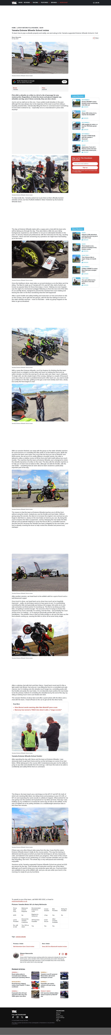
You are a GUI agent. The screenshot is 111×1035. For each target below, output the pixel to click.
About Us (58, 1012)
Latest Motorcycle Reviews (27, 27)
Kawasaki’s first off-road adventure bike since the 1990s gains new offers (19, 994)
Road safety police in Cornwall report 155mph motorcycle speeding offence (21, 976)
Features (44, 2)
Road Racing (16, 981)
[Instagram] (18, 1017)
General (14, 972)
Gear (41, 27)
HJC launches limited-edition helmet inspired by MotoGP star (49, 994)
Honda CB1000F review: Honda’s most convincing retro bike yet (90, 103)
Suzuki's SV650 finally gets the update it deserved (88, 137)
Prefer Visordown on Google (25, 81)
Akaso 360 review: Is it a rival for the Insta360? (89, 113)
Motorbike (85, 99)
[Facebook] (13, 1017)
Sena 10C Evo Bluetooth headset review (54, 946)
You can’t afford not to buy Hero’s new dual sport (88, 281)
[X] (22, 1017)
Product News (45, 991)
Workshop (64, 2)
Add (64, 81)
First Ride (85, 278)
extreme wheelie (21, 936)
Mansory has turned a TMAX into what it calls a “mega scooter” (38, 710)
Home (14, 27)
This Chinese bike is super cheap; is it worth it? (89, 259)
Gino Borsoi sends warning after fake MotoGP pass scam (36, 707)
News (21, 2)
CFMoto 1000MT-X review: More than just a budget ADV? (90, 270)
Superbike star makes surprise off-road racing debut (48, 985)
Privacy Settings (60, 1017)
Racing (35, 2)
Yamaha (15, 89)
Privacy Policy (77, 171)
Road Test (85, 255)
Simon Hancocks (16, 37)
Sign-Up (58, 1020)
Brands (54, 2)
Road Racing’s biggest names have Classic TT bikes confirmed (21, 985)
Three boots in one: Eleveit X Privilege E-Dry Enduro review (89, 247)
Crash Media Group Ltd (19, 1020)
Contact (58, 1014)
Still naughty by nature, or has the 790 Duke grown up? (90, 126)
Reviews (27, 2)
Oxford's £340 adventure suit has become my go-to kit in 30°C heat (90, 236)
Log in (97, 2)
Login (57, 1019)
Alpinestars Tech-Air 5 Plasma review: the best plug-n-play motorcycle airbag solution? (89, 148)
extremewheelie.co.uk (19, 901)
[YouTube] (27, 1017)
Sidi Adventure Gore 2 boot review (23, 946)
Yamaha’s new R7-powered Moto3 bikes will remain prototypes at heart (49, 976)
